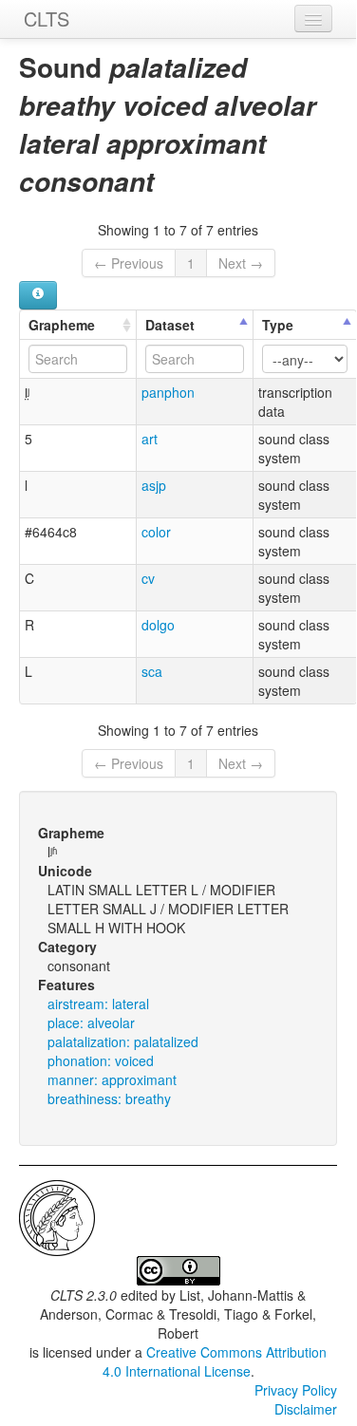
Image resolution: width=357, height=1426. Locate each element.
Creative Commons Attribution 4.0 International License (215, 1361)
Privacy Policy (295, 1389)
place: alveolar (91, 1022)
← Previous (128, 262)
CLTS (46, 18)
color (156, 531)
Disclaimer (305, 1408)
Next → (240, 262)
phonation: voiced (100, 1060)
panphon (168, 392)
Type (277, 324)
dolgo (158, 624)
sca (151, 671)
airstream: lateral (98, 1003)
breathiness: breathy (109, 1098)
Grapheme (61, 324)
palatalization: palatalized (122, 1041)
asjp (153, 485)
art (149, 438)
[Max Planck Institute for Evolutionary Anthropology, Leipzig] (57, 1216)
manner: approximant (112, 1079)
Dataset (170, 324)
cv (148, 578)
